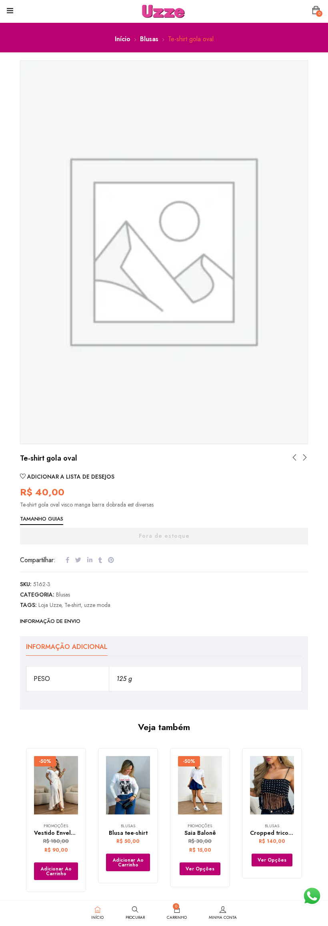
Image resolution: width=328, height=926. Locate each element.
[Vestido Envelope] (56, 785)
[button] (316, 10)
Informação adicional (67, 646)
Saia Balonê (200, 833)
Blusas (149, 39)
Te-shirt (72, 605)
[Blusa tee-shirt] (128, 785)
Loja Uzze (49, 605)
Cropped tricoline (274, 833)
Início (122, 39)
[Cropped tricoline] (272, 785)
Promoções (56, 826)
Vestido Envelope (58, 833)
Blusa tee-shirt (128, 833)
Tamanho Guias (41, 519)
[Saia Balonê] (200, 785)
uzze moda (97, 605)
